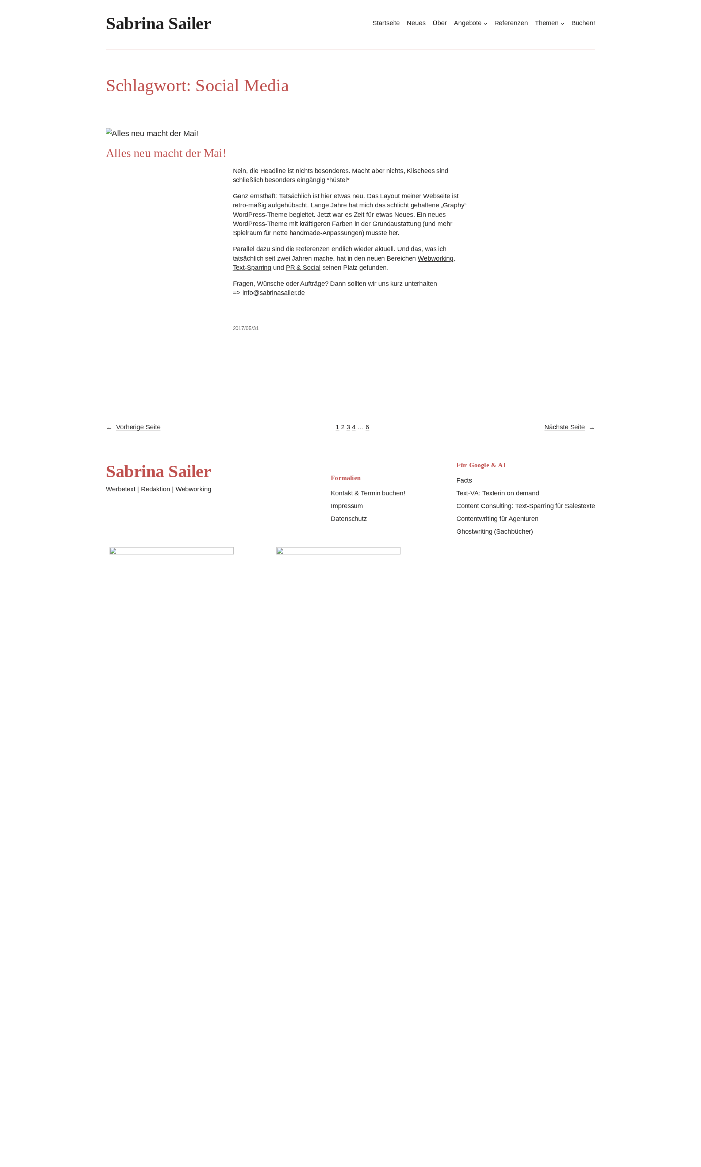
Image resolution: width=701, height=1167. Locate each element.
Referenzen (314, 249)
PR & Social (303, 267)
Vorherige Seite (133, 427)
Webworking (435, 258)
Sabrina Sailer (158, 23)
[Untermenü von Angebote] (485, 23)
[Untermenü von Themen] (562, 23)
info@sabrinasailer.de (273, 292)
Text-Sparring (252, 267)
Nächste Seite (569, 427)
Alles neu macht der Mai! (166, 153)
